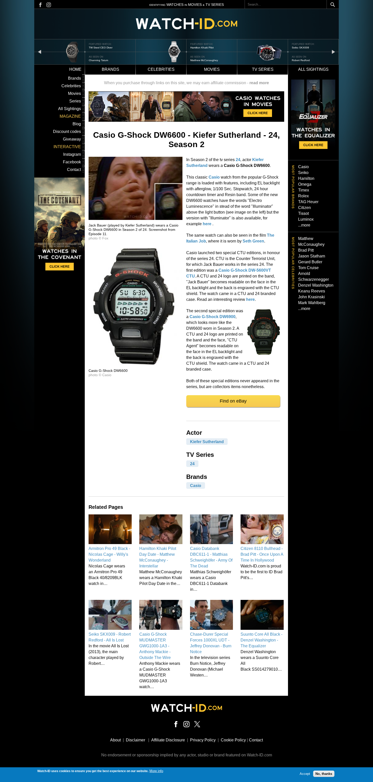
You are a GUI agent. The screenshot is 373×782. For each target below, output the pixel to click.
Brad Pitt (306, 250)
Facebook (72, 162)
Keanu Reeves (311, 291)
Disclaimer (135, 740)
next (333, 51)
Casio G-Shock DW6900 (212, 317)
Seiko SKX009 (199, 47)
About (115, 740)
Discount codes (67, 131)
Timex (303, 190)
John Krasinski (311, 297)
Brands (110, 69)
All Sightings (69, 109)
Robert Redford (199, 60)
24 (238, 160)
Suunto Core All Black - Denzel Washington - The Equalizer (261, 640)
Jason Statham (311, 256)
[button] (135, 218)
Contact (74, 169)
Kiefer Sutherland (207, 441)
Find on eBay (233, 401)
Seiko (303, 172)
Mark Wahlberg (311, 303)
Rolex (303, 196)
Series (75, 101)
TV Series (263, 69)
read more (259, 83)
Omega (304, 184)
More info (156, 771)
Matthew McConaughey (102, 60)
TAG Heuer (308, 202)
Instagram (72, 154)
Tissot (303, 213)
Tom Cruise (308, 268)
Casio (214, 177)
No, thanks (323, 774)
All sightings (313, 69)
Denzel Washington (315, 285)
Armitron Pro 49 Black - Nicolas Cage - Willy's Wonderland (109, 554)
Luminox (306, 219)
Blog (77, 124)
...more (304, 225)
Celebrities (161, 69)
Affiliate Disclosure (168, 740)
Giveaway (72, 139)
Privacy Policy (203, 740)
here (207, 224)
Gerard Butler (310, 262)
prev (39, 51)
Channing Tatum (301, 60)
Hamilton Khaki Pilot (100, 47)
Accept (305, 774)
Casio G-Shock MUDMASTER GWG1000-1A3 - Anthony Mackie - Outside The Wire (155, 646)
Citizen (304, 207)
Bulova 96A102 (301, 47)
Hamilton (306, 178)
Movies (212, 69)
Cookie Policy (233, 740)
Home (75, 69)
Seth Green (253, 241)
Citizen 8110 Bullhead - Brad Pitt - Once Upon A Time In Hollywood (262, 554)
